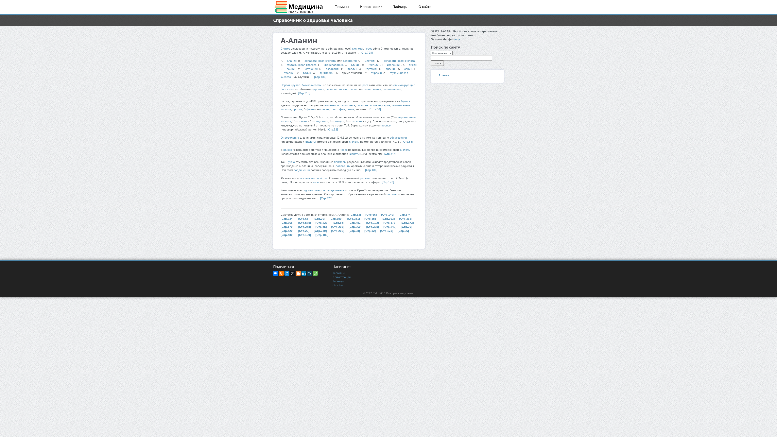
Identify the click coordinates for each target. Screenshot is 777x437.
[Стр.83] (407, 141)
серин (408, 68)
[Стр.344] (390, 153)
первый (386, 125)
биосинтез (287, 89)
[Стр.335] (372, 226)
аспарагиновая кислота (320, 60)
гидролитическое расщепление (323, 190)
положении (343, 166)
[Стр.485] (320, 76)
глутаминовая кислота (301, 64)
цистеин (370, 60)
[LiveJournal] (309, 273)
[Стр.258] (304, 226)
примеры (340, 161)
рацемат (366, 178)
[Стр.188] (321, 235)
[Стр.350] (336, 218)
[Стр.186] (371, 170)
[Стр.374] (405, 214)
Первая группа (290, 85)
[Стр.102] (372, 222)
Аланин (443, 75)
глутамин (371, 68)
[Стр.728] (367, 52)
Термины (342, 7)
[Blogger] (298, 273)
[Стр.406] (375, 109)
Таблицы (400, 7)
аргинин (391, 68)
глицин (355, 64)
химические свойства (313, 178)
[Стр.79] (406, 226)
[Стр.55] (321, 226)
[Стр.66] (371, 214)
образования (398, 137)
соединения (302, 170)
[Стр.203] (337, 226)
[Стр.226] (321, 222)
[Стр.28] (354, 230)
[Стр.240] (389, 226)
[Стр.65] (303, 218)
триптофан (327, 72)
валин (307, 72)
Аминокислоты (311, 85)
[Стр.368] (287, 222)
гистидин (374, 64)
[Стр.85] (338, 222)
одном (287, 149)
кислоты (357, 48)
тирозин (376, 72)
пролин (352, 68)
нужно (291, 161)
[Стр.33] (355, 214)
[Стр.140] (387, 214)
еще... (458, 39)
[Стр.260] (337, 230)
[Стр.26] (303, 230)
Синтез (285, 48)
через (368, 48)
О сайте (424, 7)
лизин (413, 64)
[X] (292, 273)
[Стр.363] (388, 218)
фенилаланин (333, 64)
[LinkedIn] (303, 273)
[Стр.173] (388, 182)
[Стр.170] (287, 226)
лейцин (291, 68)
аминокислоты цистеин (339, 105)
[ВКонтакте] (275, 273)
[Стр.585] (304, 222)
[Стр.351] (353, 218)
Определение (290, 137)
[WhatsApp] (315, 273)
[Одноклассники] (281, 273)
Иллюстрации (371, 7)
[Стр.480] (287, 235)
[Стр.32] (370, 230)
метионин (311, 68)
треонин (289, 72)
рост (365, 85)
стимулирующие (404, 85)
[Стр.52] (332, 129)
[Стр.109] (304, 235)
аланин (292, 60)
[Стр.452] (355, 222)
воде (316, 182)
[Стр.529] (287, 230)
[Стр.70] (319, 218)
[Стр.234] (287, 218)
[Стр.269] (355, 226)
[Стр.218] (304, 93)
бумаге (405, 101)
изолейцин (394, 64)
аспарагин (350, 60)
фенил (311, 109)
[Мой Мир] (286, 273)
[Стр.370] (326, 198)
